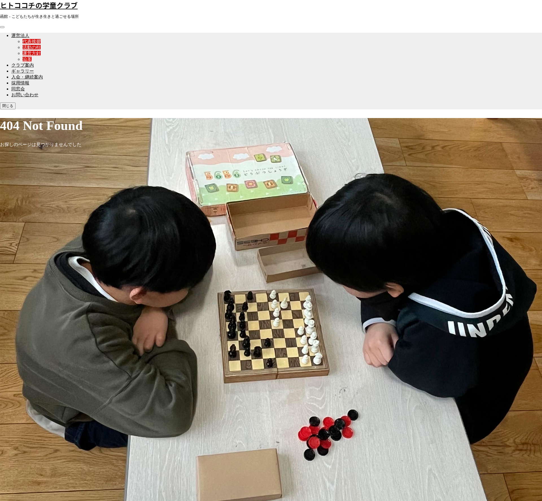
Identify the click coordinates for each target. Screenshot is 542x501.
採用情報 (20, 82)
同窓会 (18, 88)
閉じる (7, 106)
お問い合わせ (24, 94)
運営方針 (32, 53)
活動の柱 (32, 47)
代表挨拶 (32, 41)
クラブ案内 (22, 65)
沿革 (27, 59)
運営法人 (20, 35)
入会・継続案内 (27, 77)
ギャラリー (22, 71)
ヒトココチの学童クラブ (39, 5)
